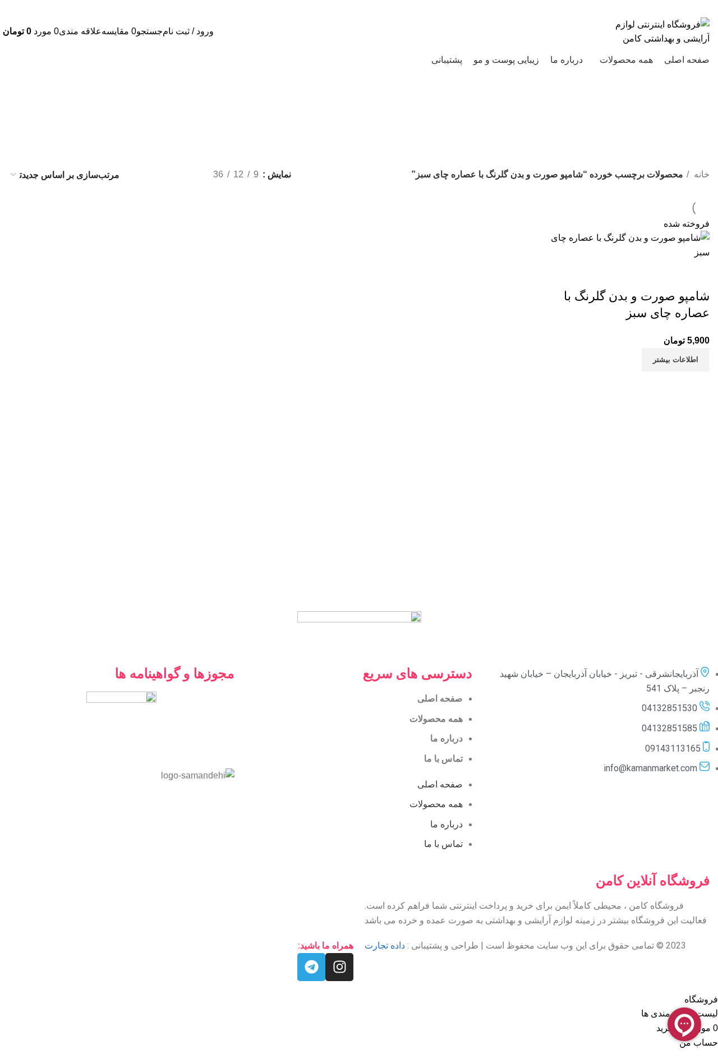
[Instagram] (339, 967)
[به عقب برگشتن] (522, 110)
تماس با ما (443, 758)
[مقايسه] (696, 274)
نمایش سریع (665, 274)
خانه (701, 174)
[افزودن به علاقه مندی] (635, 274)
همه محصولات (436, 718)
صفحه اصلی (440, 698)
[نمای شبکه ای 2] (186, 175)
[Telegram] (311, 967)
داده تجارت (385, 945)
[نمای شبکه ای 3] (164, 175)
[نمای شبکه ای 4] (143, 175)
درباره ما (446, 738)
